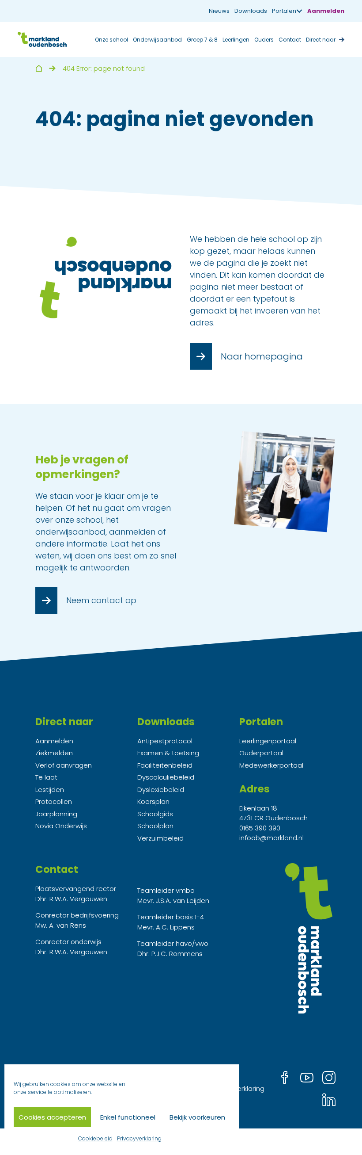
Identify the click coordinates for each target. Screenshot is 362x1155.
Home (38, 68)
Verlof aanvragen (63, 765)
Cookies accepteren (52, 1117)
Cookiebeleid (95, 1138)
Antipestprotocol (164, 741)
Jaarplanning (56, 813)
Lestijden (49, 789)
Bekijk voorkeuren (197, 1117)
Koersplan (153, 801)
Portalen (284, 11)
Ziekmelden (54, 752)
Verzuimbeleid (160, 838)
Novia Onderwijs (61, 825)
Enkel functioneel (127, 1117)
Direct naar (321, 39)
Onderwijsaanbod (157, 39)
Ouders (264, 39)
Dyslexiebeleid (160, 789)
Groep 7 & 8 (202, 39)
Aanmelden (325, 11)
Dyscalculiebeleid (165, 777)
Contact (290, 39)
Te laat (46, 777)
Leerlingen (235, 39)
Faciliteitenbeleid (164, 765)
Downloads (250, 11)
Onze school (111, 39)
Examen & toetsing (168, 752)
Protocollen (53, 801)
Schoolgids (155, 813)
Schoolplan (155, 825)
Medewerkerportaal (271, 765)
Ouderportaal (261, 752)
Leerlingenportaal (267, 741)
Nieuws (219, 11)
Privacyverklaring (139, 1138)
